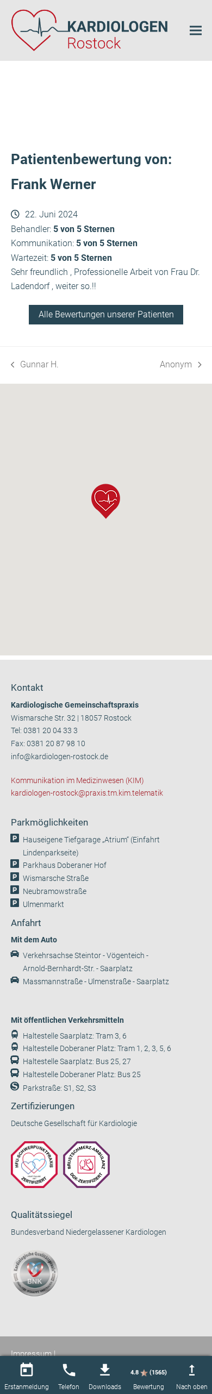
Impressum (31, 1354)
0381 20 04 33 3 (50, 730)
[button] (196, 30)
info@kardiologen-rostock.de (59, 756)
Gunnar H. (35, 365)
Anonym (177, 365)
